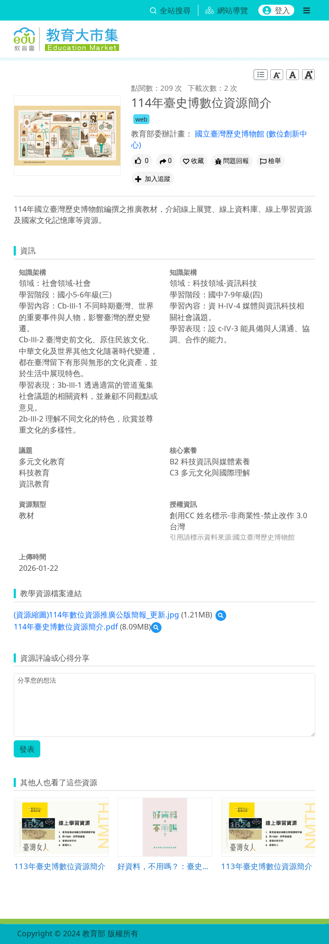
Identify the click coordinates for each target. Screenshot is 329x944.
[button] (193, 161)
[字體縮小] (277, 74)
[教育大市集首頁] (66, 37)
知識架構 (32, 272)
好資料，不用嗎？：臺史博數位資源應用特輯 (164, 866)
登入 (282, 10)
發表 (27, 749)
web (141, 119)
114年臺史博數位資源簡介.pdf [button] (66, 626)
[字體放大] (308, 74)
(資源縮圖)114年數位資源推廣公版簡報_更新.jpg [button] (96, 614)
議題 (26, 450)
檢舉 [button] (274, 160)
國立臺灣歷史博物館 (230, 133)
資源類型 (32, 504)
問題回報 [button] (236, 160)
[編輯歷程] (261, 74)
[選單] (306, 10)
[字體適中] (292, 74)
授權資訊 (183, 504)
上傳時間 (32, 556)
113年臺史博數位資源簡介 (59, 866)
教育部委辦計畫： (162, 133)
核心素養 (183, 450)
